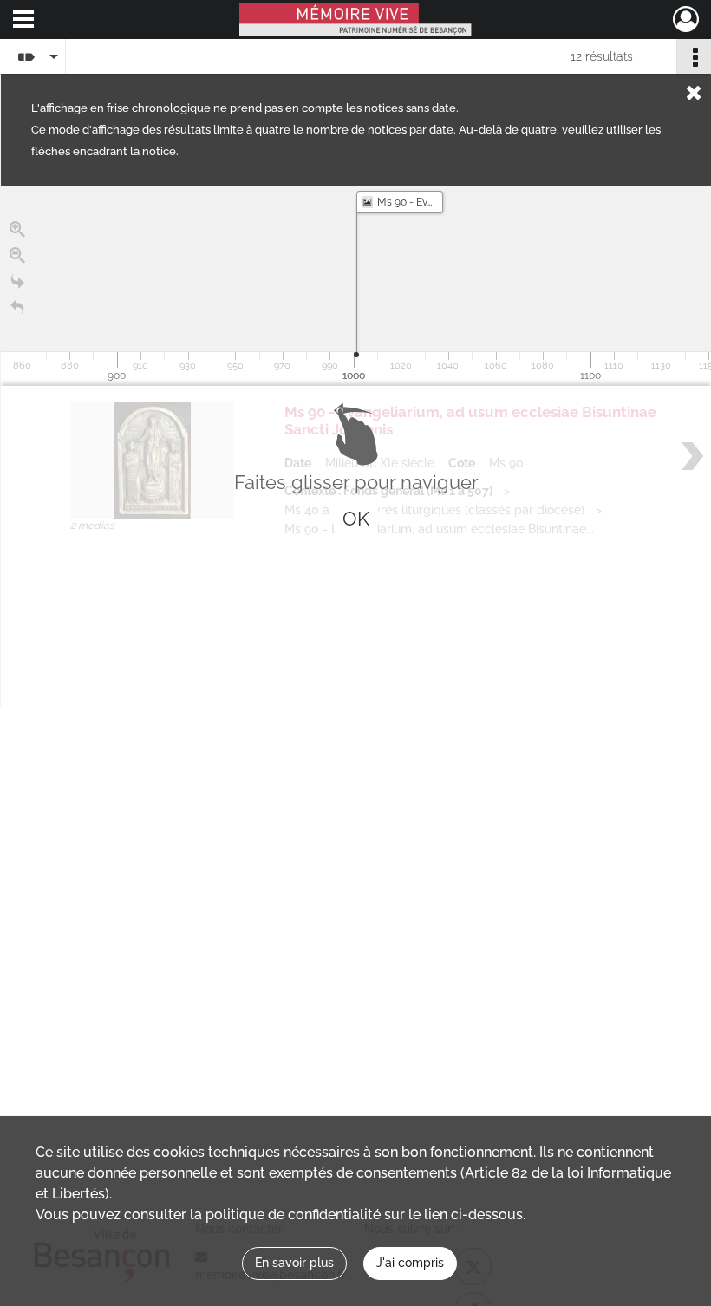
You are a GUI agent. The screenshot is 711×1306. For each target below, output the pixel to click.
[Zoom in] (17, 230)
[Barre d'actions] (693, 56)
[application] (356, 286)
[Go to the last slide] (17, 282)
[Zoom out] (17, 256)
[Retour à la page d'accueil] (17, 308)
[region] (356, 446)
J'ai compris (410, 1263)
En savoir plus (294, 1263)
